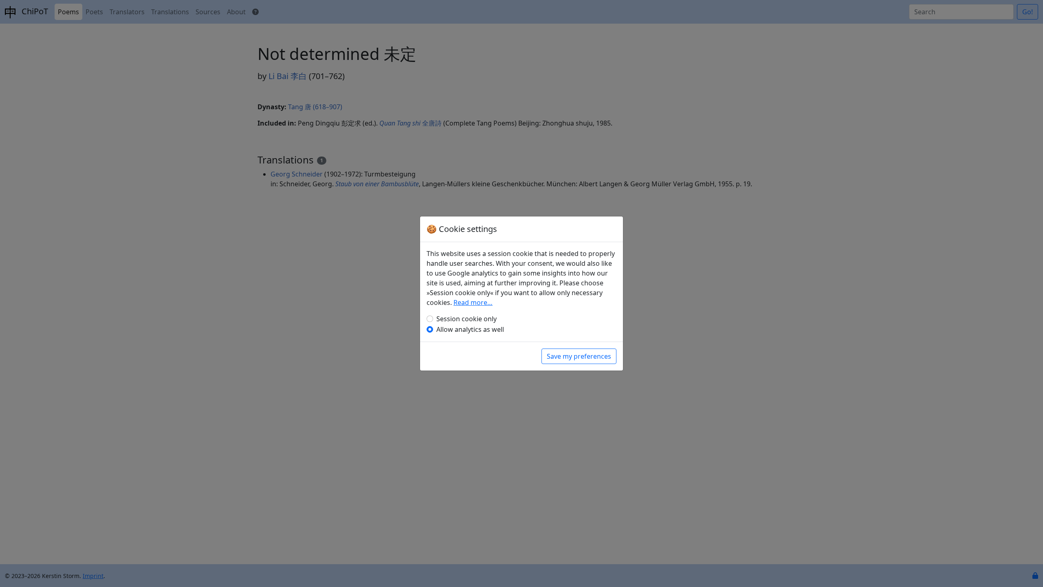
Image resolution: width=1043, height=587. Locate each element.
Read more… (473, 302)
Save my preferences (579, 356)
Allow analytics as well (470, 329)
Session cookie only (466, 318)
